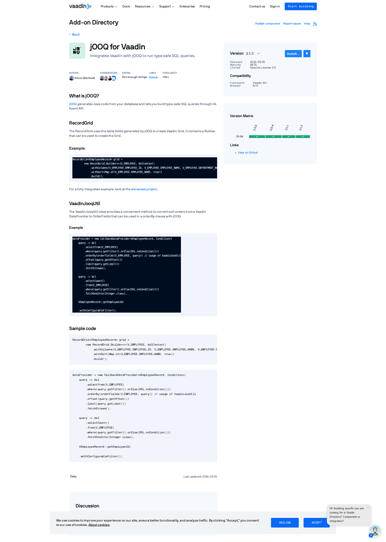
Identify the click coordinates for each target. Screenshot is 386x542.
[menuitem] (293, 53)
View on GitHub (248, 152)
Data (73, 476)
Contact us (257, 6)
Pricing (205, 6)
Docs (126, 6)
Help (307, 23)
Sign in (275, 6)
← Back (74, 34)
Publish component (267, 23)
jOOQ (73, 104)
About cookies (98, 525)
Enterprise (187, 6)
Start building (301, 6)
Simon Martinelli (85, 78)
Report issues (292, 23)
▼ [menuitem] (306, 53)
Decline (285, 522)
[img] (71, 78)
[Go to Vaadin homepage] (80, 6)
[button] (250, 53)
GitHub (153, 77)
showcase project (144, 189)
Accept (317, 522)
